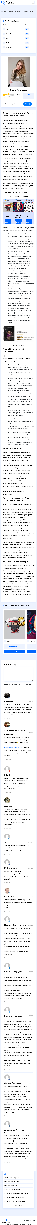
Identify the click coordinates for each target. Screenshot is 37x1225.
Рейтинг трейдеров (14, 11)
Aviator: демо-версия (11, 1178)
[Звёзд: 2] (6, 94)
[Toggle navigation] (33, 2)
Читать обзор (8, 221)
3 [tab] (20, 657)
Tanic (7, 29)
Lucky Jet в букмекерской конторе (16, 1193)
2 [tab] (19, 657)
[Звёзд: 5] (13, 94)
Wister (8, 38)
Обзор (14, 651)
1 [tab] (17, 657)
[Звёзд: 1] (4, 94)
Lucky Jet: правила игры (12, 1190)
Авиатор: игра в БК (10, 1186)
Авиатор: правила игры (12, 1182)
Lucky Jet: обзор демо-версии (14, 1201)
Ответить (7, 719)
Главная (4, 11)
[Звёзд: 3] (8, 94)
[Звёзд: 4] (11, 94)
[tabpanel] (14, 631)
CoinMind (9, 47)
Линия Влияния (11, 34)
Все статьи (18, 1205)
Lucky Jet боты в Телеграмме (14, 1197)
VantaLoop (9, 43)
